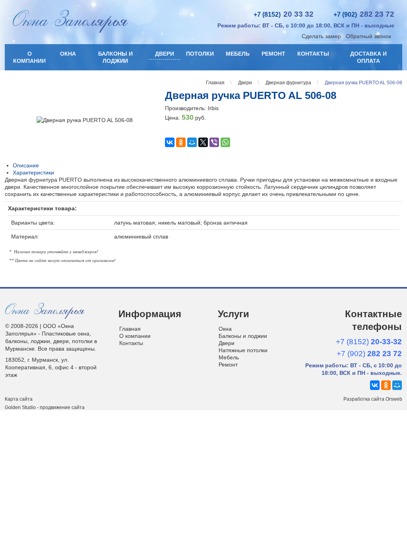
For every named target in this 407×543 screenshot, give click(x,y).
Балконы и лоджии (115, 57)
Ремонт (273, 53)
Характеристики (33, 172)
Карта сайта (19, 399)
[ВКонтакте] (169, 142)
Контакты (313, 53)
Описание (26, 165)
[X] (203, 142)
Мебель (238, 53)
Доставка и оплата (368, 57)
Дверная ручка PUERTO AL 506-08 (250, 95)
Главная (130, 329)
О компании (29, 57)
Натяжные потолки (243, 350)
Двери (164, 53)
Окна (68, 53)
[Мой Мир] (192, 142)
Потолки (200, 53)
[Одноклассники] (181, 142)
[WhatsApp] (225, 142)
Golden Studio (20, 407)
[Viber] (214, 142)
